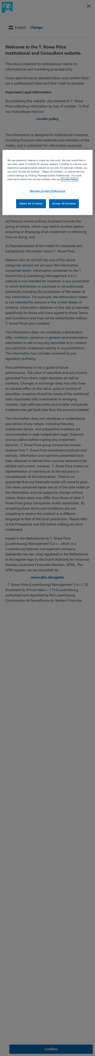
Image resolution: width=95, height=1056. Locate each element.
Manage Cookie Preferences (47, 190)
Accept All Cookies (64, 203)
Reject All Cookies (30, 203)
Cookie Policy (70, 179)
